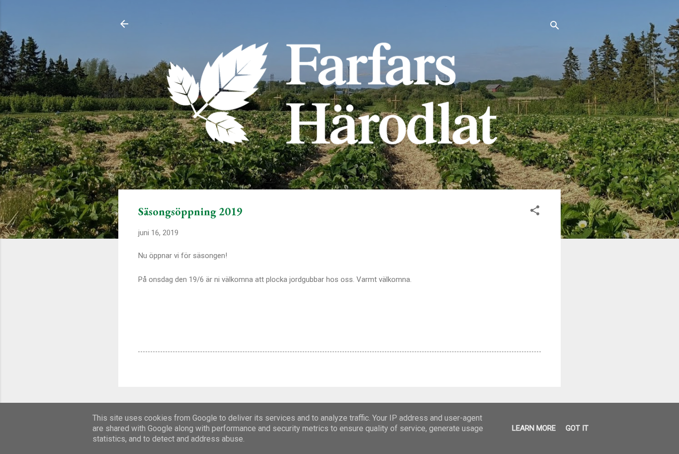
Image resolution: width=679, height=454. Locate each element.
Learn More (534, 428)
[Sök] (555, 27)
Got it (577, 428)
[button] (535, 212)
